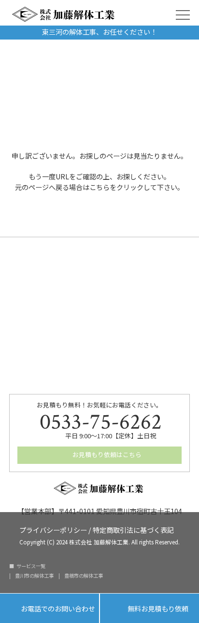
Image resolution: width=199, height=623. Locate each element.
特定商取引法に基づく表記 (133, 529)
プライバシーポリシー (53, 529)
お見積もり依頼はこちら (106, 454)
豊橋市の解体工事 (83, 575)
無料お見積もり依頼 (149, 609)
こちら (99, 187)
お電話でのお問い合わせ (49, 609)
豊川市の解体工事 (34, 575)
